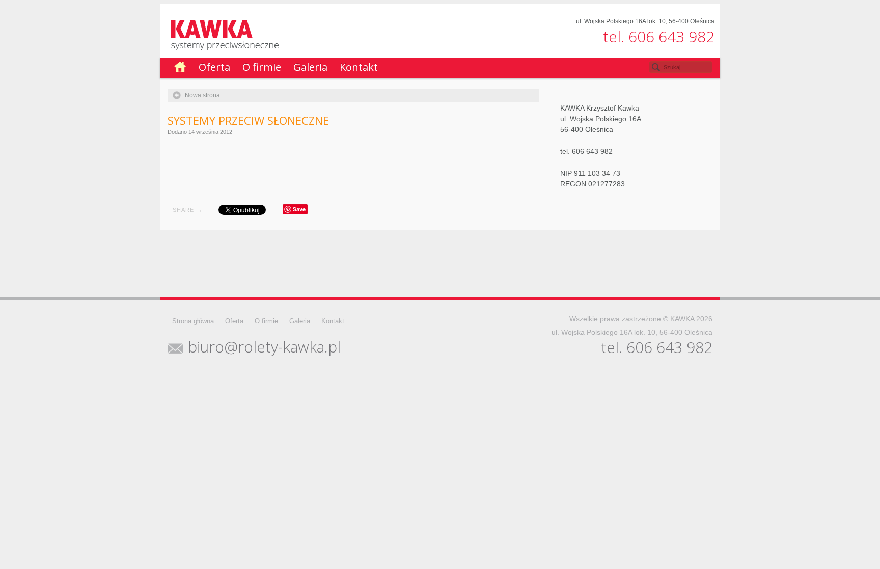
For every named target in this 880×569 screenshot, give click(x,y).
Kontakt (359, 67)
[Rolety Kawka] (444, 34)
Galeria (310, 67)
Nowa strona (202, 95)
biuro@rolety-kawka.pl (264, 346)
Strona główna (193, 321)
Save (299, 209)
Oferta (214, 67)
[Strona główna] (180, 68)
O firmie (261, 67)
